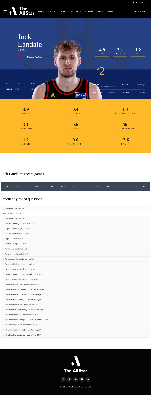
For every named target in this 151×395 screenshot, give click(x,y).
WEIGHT (9, 89)
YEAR (33, 83)
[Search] (146, 2)
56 (125, 124)
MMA (63, 11)
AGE (7, 83)
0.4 (75, 109)
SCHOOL (125, 84)
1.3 (125, 109)
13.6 (125, 139)
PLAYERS (110, 11)
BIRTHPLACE (98, 84)
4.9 (102, 50)
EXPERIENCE (98, 92)
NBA (40, 11)
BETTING (75, 11)
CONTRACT (126, 92)
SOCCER (51, 11)
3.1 (120, 50)
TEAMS (100, 11)
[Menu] (5, 11)
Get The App (139, 11)
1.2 (138, 50)
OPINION (89, 11)
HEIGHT (34, 89)
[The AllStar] (21, 11)
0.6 (75, 124)
